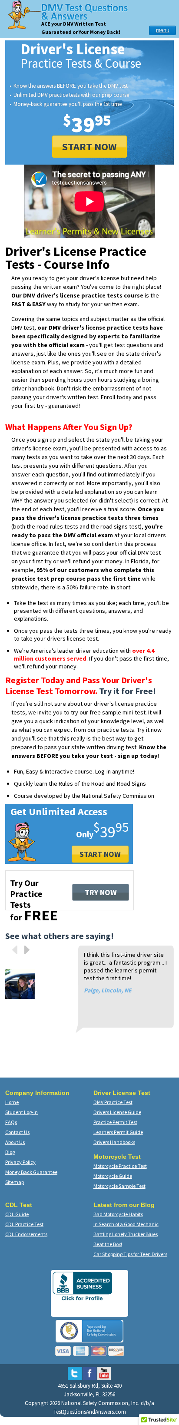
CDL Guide (17, 1214)
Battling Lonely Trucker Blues (125, 1234)
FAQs (11, 1122)
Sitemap (14, 1182)
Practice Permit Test (115, 1122)
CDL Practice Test (24, 1224)
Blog (10, 1152)
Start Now (100, 854)
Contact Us (17, 1132)
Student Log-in (21, 1112)
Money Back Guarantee (31, 1172)
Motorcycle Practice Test (120, 1166)
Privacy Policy (20, 1162)
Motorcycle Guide (112, 1176)
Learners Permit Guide (118, 1132)
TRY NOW (101, 892)
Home (12, 1102)
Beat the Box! (107, 1244)
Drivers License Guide (117, 1112)
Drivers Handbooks (114, 1142)
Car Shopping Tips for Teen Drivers (130, 1254)
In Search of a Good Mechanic (126, 1224)
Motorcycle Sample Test (119, 1186)
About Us (15, 1142)
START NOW (89, 146)
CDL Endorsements (26, 1234)
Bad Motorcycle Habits (118, 1214)
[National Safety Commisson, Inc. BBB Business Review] (82, 1300)
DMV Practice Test (113, 1102)
